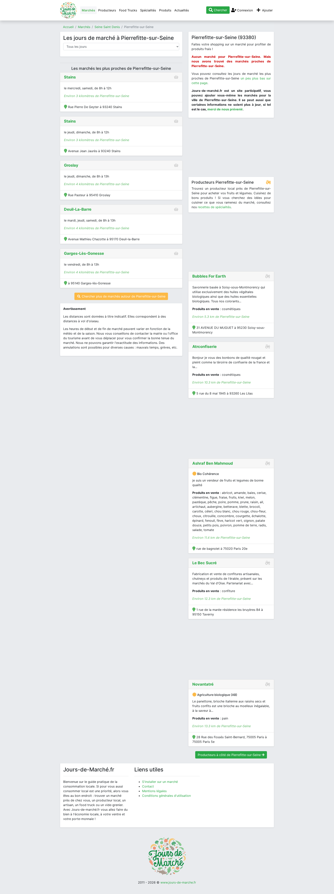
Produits (165, 10)
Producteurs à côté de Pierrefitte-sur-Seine (230, 755)
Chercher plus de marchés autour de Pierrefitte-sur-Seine (123, 296)
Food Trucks (128, 10)
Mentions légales (154, 791)
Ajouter (267, 10)
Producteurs (107, 10)
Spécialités (148, 10)
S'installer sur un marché (160, 782)
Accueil (68, 27)
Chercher (220, 10)
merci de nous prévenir (225, 109)
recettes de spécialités (214, 207)
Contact (148, 786)
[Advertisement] (231, 148)
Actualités (181, 10)
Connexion (244, 10)
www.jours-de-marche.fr (178, 882)
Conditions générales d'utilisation (166, 796)
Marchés (88, 10)
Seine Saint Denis (107, 27)
